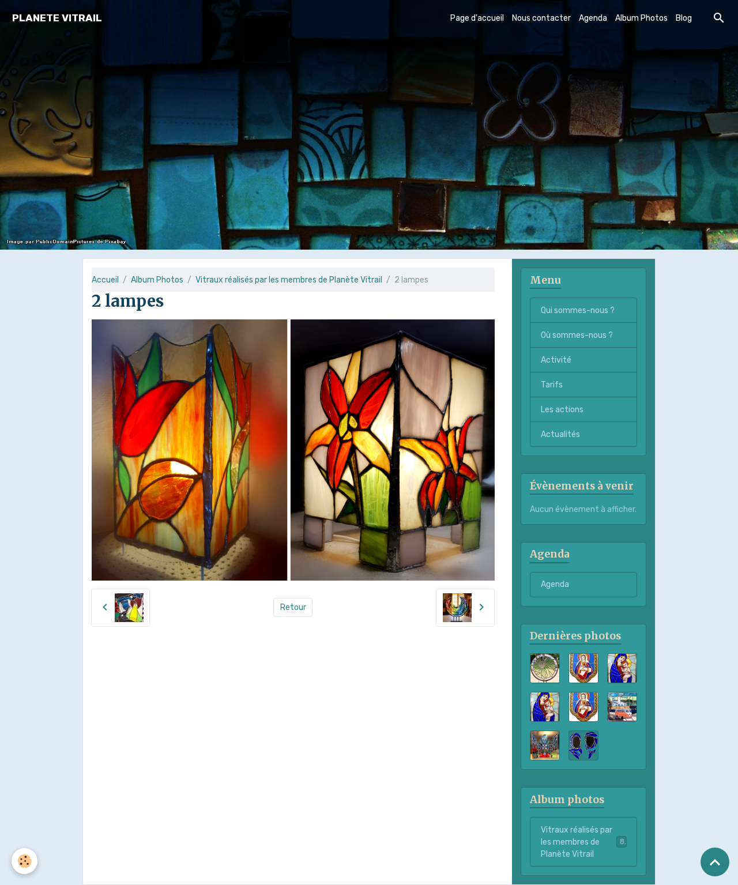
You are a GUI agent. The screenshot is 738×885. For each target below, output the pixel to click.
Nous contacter (541, 18)
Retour (293, 607)
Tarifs (552, 385)
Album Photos (641, 18)
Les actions (562, 410)
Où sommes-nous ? (577, 335)
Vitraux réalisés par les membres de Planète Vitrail (288, 280)
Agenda (593, 18)
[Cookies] (24, 861)
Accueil (105, 280)
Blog (684, 18)
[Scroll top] (715, 862)
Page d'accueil (477, 18)
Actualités (560, 434)
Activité (556, 360)
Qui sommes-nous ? (578, 310)
